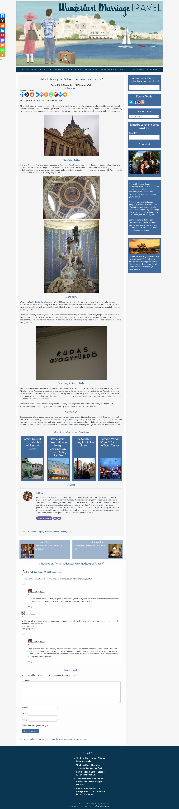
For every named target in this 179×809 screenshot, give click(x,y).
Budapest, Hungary (58, 388)
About (123, 69)
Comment (26, 680)
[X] (27, 94)
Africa (78, 69)
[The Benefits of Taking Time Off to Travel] (84, 468)
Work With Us (136, 69)
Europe (42, 69)
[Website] (55, 518)
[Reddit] (32, 94)
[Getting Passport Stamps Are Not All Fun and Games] (32, 468)
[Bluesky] (60, 94)
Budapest (55, 531)
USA (50, 69)
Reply (23, 584)
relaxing (64, 531)
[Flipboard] (56, 94)
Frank (28, 614)
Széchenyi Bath (66, 165)
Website (25, 720)
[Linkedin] (37, 94)
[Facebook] (22, 94)
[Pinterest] (2, 35)
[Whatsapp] (51, 94)
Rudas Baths (37, 302)
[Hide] (1, 60)
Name (25, 707)
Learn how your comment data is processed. (69, 739)
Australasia (91, 69)
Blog (33, 69)
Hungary (40, 531)
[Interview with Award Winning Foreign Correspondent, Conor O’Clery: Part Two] (58, 468)
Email (25, 714)
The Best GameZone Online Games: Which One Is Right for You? (89, 781)
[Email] (59, 518)
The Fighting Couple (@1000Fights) (41, 572)
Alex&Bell (41, 492)
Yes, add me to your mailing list (36, 725)
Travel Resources (108, 69)
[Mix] (46, 94)
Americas (59, 69)
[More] (65, 94)
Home (25, 69)
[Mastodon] (41, 94)
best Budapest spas (69, 424)
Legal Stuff (151, 69)
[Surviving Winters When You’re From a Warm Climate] (110, 468)
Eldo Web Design (102, 806)
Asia (69, 69)
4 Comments (71, 88)
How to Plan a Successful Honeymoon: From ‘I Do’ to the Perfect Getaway (90, 791)
